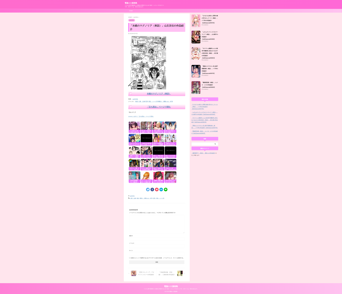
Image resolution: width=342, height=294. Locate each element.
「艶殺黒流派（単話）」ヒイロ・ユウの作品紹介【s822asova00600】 (210, 85)
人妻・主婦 (141, 101)
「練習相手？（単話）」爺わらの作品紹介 (203, 153)
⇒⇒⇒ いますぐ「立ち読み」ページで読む (141, 116)
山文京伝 (135, 99)
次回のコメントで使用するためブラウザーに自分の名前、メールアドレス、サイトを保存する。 (157, 258)
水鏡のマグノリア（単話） (159, 93)
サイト (131, 250)
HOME (131, 10)
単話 (136, 101)
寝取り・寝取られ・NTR (165, 101)
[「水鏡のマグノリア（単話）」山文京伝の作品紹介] (161, 189)
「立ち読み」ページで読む (159, 107)
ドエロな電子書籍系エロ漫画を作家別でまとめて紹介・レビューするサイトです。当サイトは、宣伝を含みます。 (171, 288)
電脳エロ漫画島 (131, 3)
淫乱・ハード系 (153, 101)
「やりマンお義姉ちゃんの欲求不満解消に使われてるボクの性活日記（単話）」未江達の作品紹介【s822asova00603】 (210, 53)
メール (131, 243)
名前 (131, 235)
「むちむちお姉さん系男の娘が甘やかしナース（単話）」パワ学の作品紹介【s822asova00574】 (204, 106)
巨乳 (146, 101)
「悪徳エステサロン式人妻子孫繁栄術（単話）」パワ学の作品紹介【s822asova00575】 (204, 126)
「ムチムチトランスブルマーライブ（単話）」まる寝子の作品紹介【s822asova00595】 (204, 113)
